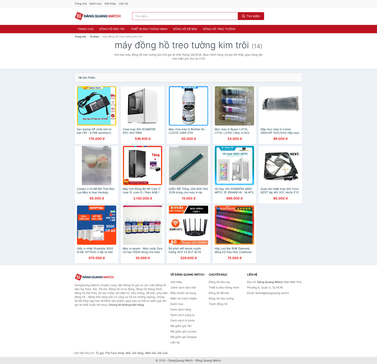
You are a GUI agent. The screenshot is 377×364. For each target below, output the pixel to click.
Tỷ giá (99, 353)
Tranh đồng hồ (218, 304)
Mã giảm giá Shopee (183, 337)
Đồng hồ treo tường (219, 29)
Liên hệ (123, 3)
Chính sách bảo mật (183, 287)
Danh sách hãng (180, 309)
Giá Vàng (138, 353)
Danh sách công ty (182, 315)
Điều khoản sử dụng (183, 293)
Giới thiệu (110, 3)
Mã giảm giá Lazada (183, 331)
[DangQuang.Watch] (98, 16)
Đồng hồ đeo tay (112, 29)
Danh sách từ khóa (182, 320)
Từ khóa (94, 36)
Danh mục (96, 3)
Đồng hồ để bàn (185, 29)
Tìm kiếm (252, 16)
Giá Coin (162, 353)
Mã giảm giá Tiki (180, 326)
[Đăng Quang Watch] (94, 277)
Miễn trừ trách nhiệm (183, 298)
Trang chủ (81, 3)
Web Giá (150, 353)
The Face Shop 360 (118, 353)
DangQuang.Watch (180, 360)
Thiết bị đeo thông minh (149, 29)
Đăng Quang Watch (208, 360)
